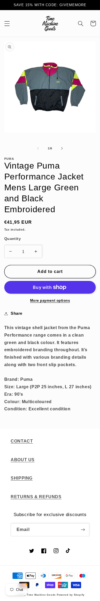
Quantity (12, 239)
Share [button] (16, 313)
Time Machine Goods (41, 595)
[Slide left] (38, 148)
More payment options (50, 300)
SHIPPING (22, 478)
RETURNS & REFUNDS (36, 496)
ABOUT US (23, 459)
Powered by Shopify (71, 595)
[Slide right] (62, 148)
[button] (7, 23)
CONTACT (22, 441)
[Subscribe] (83, 529)
